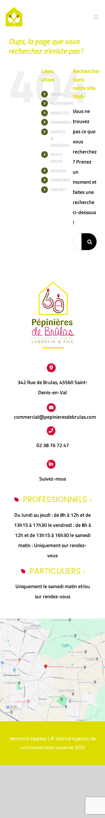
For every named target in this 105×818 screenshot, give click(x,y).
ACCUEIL (58, 94)
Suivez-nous (52, 478)
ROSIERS (58, 171)
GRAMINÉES (61, 122)
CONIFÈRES (61, 180)
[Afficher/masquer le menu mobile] (96, 17)
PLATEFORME (62, 103)
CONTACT (58, 189)
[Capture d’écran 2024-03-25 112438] (52, 621)
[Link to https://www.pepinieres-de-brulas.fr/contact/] (51, 407)
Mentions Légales (28, 738)
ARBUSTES (60, 113)
